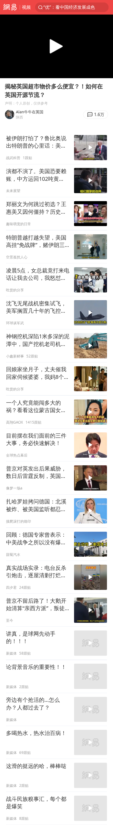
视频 (26, 7)
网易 (10, 7)
